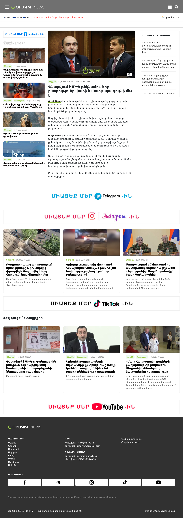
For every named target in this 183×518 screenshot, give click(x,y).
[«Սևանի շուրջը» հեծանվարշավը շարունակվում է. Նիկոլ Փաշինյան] (24, 90)
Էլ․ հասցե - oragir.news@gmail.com (82, 446)
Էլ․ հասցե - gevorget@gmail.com (81, 456)
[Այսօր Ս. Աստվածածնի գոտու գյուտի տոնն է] (24, 119)
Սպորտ (12, 452)
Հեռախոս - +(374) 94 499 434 (80, 443)
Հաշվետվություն (130, 442)
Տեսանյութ (19, 100)
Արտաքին (13, 449)
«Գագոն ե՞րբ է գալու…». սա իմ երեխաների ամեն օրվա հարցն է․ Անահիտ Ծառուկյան (158, 64)
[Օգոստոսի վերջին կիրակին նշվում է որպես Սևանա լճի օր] (24, 149)
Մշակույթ (13, 462)
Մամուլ (12, 443)
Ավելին (12, 465)
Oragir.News (54, 101)
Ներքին (7, 66)
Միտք (11, 459)
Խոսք (11, 455)
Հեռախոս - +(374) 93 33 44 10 (80, 459)
